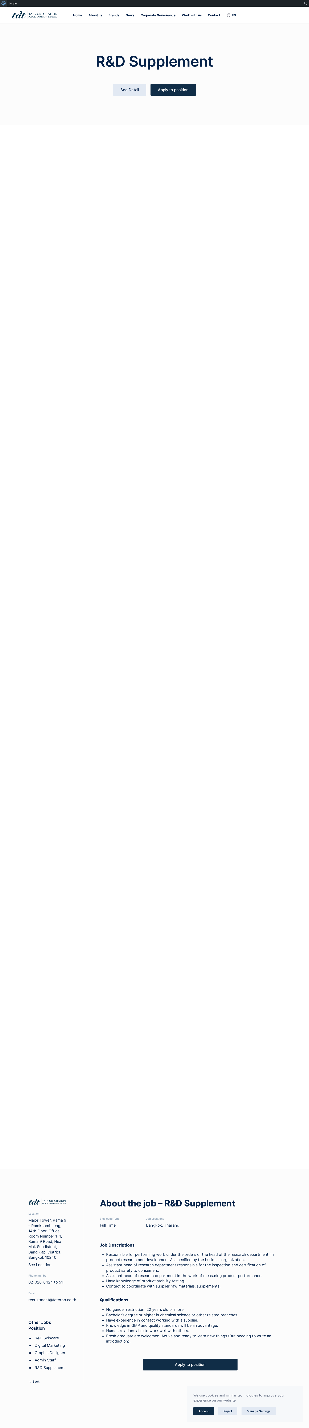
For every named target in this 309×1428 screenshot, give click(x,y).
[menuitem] (3, 3)
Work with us (192, 15)
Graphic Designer (50, 1353)
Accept (204, 1411)
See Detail (129, 90)
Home (77, 15)
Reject (227, 1411)
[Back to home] (34, 15)
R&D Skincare (47, 1338)
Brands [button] (113, 15)
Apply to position (173, 90)
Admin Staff (45, 1360)
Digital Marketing (50, 1345)
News (130, 15)
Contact (214, 15)
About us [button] (95, 15)
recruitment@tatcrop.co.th (52, 1300)
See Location (40, 1265)
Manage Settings (259, 1411)
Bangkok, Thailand (162, 1225)
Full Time (108, 1225)
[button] (231, 15)
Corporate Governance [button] (158, 15)
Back (36, 1381)
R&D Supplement (50, 1367)
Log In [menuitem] (13, 3)
